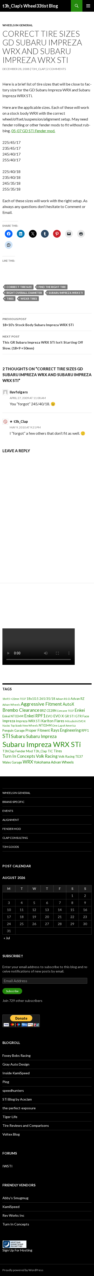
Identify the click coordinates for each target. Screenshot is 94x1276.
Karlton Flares (52, 721)
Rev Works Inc (13, 1215)
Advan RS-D (63, 698)
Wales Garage (12, 762)
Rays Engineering (66, 730)
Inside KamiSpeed (16, 1073)
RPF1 (85, 730)
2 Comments (56, 69)
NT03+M (45, 725)
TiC (50, 751)
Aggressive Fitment (41, 704)
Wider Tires (28, 298)
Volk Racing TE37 (70, 756)
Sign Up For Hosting (17, 1250)
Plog (5, 1082)
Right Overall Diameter (24, 292)
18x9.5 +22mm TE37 (14, 698)
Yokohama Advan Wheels (54, 762)
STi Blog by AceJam (17, 1099)
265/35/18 (47, 699)
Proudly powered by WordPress (22, 1270)
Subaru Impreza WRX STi (66, 292)
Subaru (18, 736)
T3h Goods (10, 847)
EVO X (58, 716)
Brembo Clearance (20, 710)
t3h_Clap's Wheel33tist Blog (30, 6)
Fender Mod (11, 829)
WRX (28, 761)
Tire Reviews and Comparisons (25, 1125)
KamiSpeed (11, 1207)
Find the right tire (52, 286)
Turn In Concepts (18, 756)
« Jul (7, 938)
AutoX (68, 704)
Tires (10, 298)
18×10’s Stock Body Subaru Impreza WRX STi (38, 322)
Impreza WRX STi (28, 721)
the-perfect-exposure (19, 1108)
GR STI (69, 716)
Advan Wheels (11, 704)
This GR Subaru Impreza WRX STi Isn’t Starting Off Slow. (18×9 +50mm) (42, 342)
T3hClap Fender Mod (17, 751)
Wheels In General (17, 25)
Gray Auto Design (15, 1064)
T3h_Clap (40, 751)
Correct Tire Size (19, 286)
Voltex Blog (11, 1134)
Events (7, 811)
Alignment (10, 820)
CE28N (51, 710)
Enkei (79, 710)
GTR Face (82, 716)
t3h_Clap (38, 69)
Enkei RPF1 (34, 715)
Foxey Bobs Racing (16, 1055)
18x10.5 (33, 699)
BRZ (43, 710)
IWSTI (7, 1166)
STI (6, 736)
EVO (49, 716)
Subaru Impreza (41, 736)
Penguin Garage (13, 730)
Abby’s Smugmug (15, 1198)
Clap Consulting (15, 838)
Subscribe (12, 991)
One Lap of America (64, 725)
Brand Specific (13, 802)
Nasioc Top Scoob (12, 725)
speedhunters (13, 1090)
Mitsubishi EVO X (75, 721)
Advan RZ (77, 699)
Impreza (8, 721)
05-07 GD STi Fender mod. (33, 130)
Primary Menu (88, 6)
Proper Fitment (37, 730)
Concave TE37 (65, 710)
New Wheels (30, 725)
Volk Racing (47, 756)
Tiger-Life (9, 1117)
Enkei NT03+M (12, 716)
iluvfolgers (19, 392)
